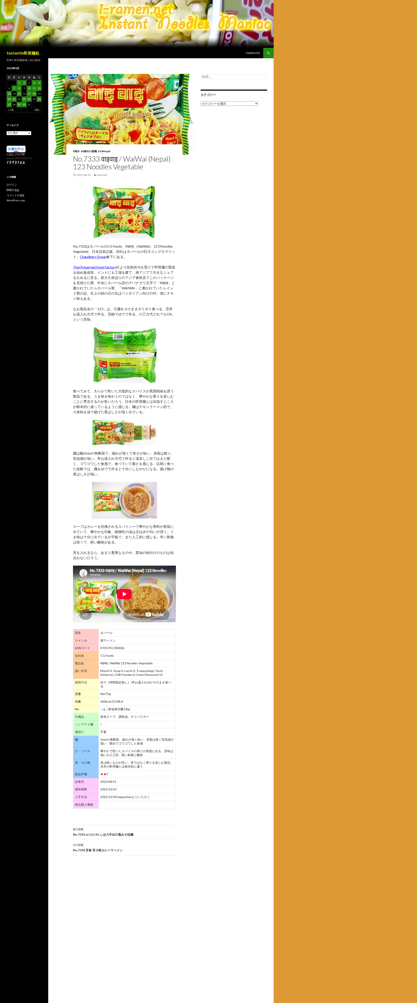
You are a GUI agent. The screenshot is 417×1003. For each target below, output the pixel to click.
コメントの (15, 195)
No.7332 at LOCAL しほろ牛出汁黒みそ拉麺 (103, 832)
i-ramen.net (253, 53)
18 (34, 93)
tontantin (102, 175)
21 (14, 99)
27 (9, 104)
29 (19, 104)
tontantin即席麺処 (23, 53)
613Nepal (104, 151)
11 (34, 88)
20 (9, 99)
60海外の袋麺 (89, 151)
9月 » (37, 110)
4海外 (76, 151)
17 (29, 93)
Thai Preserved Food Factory (94, 267)
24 (29, 99)
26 (39, 99)
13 (9, 93)
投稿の (13, 190)
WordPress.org (16, 200)
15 (19, 93)
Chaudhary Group (93, 257)
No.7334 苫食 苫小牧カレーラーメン (98, 847)
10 (29, 88)
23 (24, 99)
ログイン (12, 184)
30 (24, 104)
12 (39, 88)
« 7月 (11, 110)
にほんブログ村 (16, 154)
